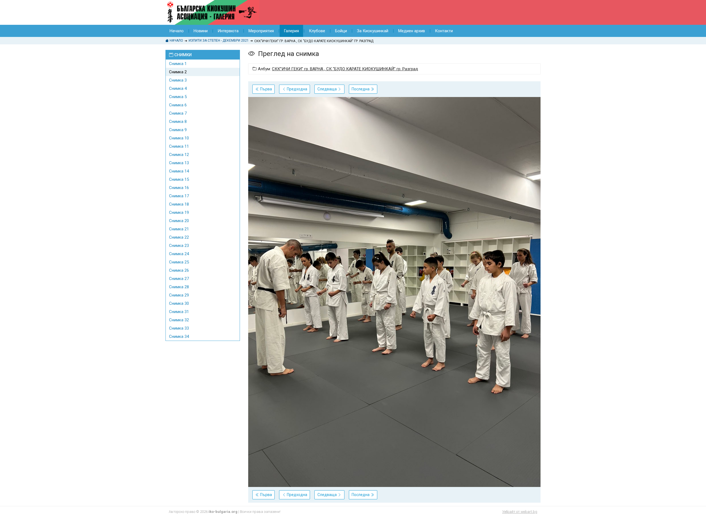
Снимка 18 (179, 204)
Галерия (291, 30)
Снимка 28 (179, 286)
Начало (177, 30)
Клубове (317, 30)
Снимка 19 (179, 212)
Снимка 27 (179, 278)
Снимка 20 (179, 220)
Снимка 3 (178, 80)
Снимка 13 (179, 162)
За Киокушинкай (372, 30)
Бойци (341, 30)
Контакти (444, 30)
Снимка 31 (179, 311)
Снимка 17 (179, 195)
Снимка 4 (178, 88)
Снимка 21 (179, 229)
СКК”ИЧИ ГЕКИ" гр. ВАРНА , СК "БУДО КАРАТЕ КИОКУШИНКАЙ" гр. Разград (345, 68)
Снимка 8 (178, 121)
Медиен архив (411, 30)
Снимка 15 (179, 179)
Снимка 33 (179, 328)
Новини (201, 30)
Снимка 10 (179, 138)
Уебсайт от (519, 512)
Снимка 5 (178, 96)
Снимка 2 (178, 71)
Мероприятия (261, 30)
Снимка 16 (179, 187)
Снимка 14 (179, 171)
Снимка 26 (179, 270)
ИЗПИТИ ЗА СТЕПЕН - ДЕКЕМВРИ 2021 (219, 40)
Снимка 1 (178, 63)
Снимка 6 (178, 105)
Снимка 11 (179, 146)
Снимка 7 (178, 113)
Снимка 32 (179, 319)
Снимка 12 (179, 154)
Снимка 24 (179, 253)
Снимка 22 (179, 237)
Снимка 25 (179, 262)
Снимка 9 (178, 129)
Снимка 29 (179, 295)
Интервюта (228, 30)
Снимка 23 (179, 245)
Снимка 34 (179, 336)
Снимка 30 (179, 303)
